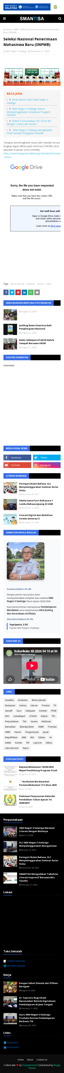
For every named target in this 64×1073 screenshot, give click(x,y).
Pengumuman (32, 732)
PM (27, 742)
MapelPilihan (11, 737)
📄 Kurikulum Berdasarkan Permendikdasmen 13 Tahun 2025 (38, 783)
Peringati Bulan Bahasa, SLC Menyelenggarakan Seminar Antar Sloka (38, 487)
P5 (55, 705)
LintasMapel (19, 716)
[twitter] (47, 457)
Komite (18, 742)
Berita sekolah (17, 283)
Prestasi (45, 705)
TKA (24, 721)
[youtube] (17, 465)
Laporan (37, 742)
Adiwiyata (30, 710)
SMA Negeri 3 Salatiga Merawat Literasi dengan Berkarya (37, 829)
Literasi (34, 705)
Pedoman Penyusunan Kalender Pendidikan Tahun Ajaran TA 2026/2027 (37, 799)
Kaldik (8, 742)
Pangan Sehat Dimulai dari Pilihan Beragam (38, 985)
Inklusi (49, 742)
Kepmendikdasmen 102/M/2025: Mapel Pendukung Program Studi (38, 768)
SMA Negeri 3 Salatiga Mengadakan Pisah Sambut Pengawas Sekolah (29, 131)
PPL (53, 716)
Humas (40, 283)
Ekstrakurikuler (27, 726)
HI (50, 737)
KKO (7, 716)
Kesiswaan (10, 705)
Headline (30, 283)
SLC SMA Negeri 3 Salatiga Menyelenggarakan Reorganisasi (38, 844)
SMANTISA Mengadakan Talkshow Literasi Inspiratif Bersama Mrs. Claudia (38, 877)
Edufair (41, 737)
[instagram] (47, 465)
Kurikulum (23, 700)
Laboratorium (12, 748)
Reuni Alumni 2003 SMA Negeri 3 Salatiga (27, 101)
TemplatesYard (29, 1065)
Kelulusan (46, 721)
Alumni (18, 732)
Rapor (26, 748)
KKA (32, 737)
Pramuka (52, 726)
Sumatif (8, 710)
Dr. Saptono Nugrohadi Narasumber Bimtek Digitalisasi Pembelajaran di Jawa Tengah (37, 1001)
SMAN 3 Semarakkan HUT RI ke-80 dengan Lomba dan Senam (29, 122)
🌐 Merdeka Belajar (14, 965)
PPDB (53, 710)
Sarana (34, 721)
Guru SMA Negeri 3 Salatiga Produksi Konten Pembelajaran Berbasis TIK (37, 1018)
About (30, 1059)
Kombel (43, 710)
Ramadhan (10, 726)
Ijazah (46, 732)
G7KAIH (33, 716)
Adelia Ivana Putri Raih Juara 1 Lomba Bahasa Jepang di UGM (36, 502)
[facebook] (17, 457)
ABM (24, 737)
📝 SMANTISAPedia (14, 961)
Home (21, 1059)
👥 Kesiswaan (11, 1047)
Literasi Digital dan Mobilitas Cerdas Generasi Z (36, 517)
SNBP (16, 29)
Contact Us (42, 1059)
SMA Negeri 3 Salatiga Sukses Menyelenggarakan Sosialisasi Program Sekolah (28, 112)
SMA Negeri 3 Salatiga (16, 51)
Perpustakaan (11, 721)
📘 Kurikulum (10, 1042)
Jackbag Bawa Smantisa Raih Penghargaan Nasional (35, 327)
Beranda (7, 29)
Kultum (44, 716)
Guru (19, 710)
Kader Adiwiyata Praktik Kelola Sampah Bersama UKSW (36, 341)
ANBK (41, 726)
